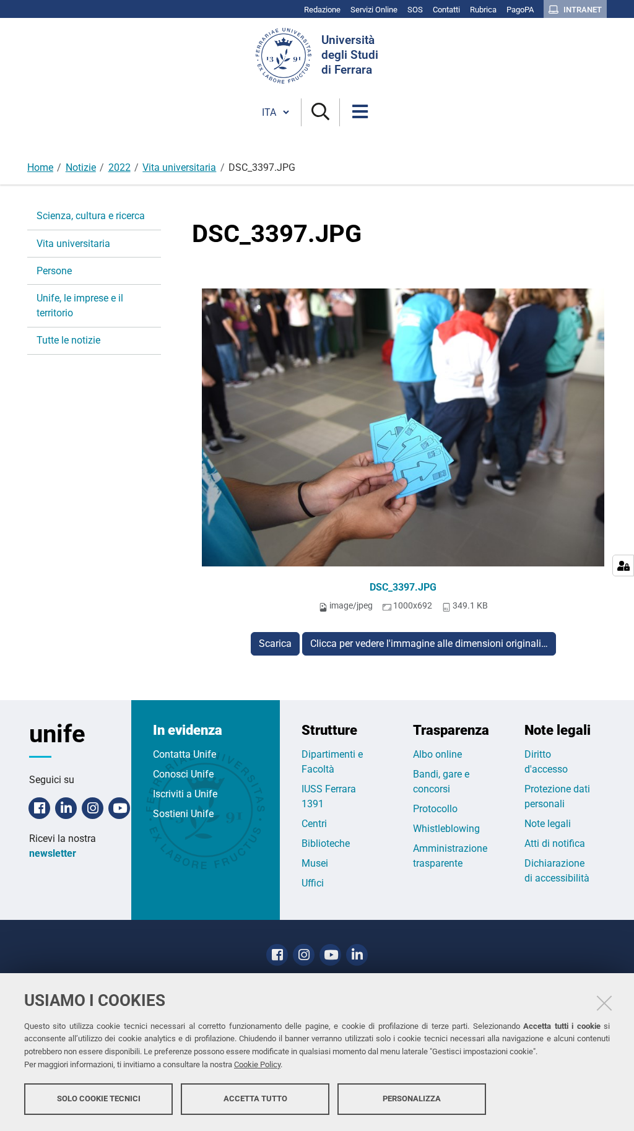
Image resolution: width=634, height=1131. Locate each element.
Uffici (313, 883)
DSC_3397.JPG (403, 587)
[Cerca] (320, 112)
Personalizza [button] (412, 1098)
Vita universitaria (179, 167)
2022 (119, 167)
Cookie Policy (257, 1064)
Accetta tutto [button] (255, 1098)
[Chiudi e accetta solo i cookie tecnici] (604, 1003)
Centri (314, 824)
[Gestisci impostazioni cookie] (623, 565)
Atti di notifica (554, 843)
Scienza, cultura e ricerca (91, 216)
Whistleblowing (446, 828)
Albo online (437, 754)
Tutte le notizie (68, 340)
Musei (315, 863)
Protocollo (435, 809)
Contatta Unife (184, 754)
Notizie (81, 167)
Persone (54, 271)
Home (40, 167)
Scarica (275, 643)
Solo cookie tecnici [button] (99, 1098)
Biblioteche (326, 843)
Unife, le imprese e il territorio (80, 305)
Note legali (547, 824)
